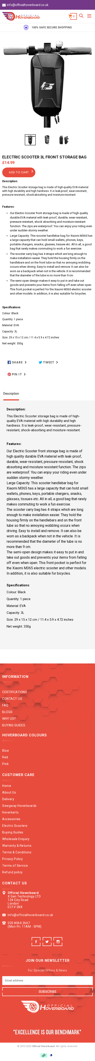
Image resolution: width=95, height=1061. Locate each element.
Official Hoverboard (43, 1046)
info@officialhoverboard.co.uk (27, 5)
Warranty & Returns (16, 845)
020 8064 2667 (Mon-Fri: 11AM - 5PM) (25, 924)
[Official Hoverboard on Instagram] (58, 945)
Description (11, 393)
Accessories (11, 819)
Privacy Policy (12, 859)
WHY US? (9, 718)
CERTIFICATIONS (14, 692)
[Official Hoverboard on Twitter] (48, 945)
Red (5, 757)
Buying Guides (12, 832)
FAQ (5, 705)
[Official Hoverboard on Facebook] (37, 945)
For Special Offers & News (47, 970)
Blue (5, 750)
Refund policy (12, 872)
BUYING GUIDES (13, 725)
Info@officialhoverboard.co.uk (30, 915)
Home (6, 786)
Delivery (8, 799)
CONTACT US (12, 698)
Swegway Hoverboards (19, 805)
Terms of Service (15, 865)
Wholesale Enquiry (16, 839)
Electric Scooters (15, 825)
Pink (5, 764)
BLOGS (7, 712)
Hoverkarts (10, 812)
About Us (9, 792)
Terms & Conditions (16, 852)
